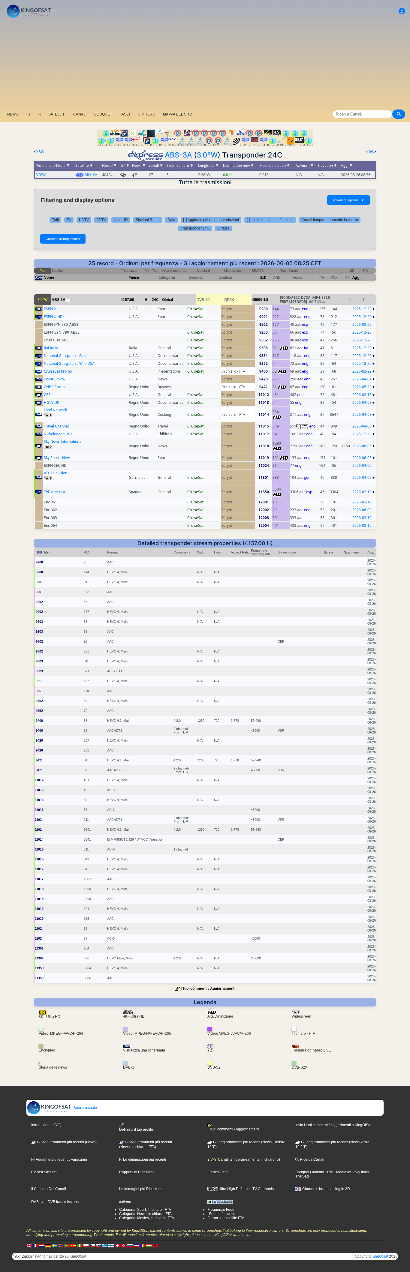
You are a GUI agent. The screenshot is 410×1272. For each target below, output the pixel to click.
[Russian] (130, 1245)
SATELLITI (56, 114)
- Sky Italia (360, 1172)
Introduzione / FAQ (46, 1125)
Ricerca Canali (311, 1159)
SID (263, 277)
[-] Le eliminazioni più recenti (270, 220)
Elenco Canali (219, 1172)
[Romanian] (142, 1245)
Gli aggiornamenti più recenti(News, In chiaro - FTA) (145, 1144)
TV (69, 220)
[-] (39, 114)
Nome (49, 277)
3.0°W (207, 155)
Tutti (55, 220)
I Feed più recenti (221, 1214)
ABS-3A (178, 155)
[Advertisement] (205, 64)
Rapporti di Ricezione (137, 1172)
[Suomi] (111, 1245)
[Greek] (104, 1245)
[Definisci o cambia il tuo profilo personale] (402, 11)
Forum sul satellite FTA (225, 1218)
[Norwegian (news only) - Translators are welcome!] (60, 1245)
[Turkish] (123, 1245)
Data (171, 220)
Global (167, 300)
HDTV (84, 220)
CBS (47, 394)
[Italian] (79, 1245)
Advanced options (348, 200)
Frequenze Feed (220, 1210)
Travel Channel (56, 426)
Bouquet (302, 1172)
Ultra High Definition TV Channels (246, 1189)
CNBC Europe (55, 386)
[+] (28, 114)
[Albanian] (155, 1245)
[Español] (73, 1245)
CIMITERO (146, 114)
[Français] (35, 1245)
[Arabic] (117, 1245)
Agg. (356, 277)
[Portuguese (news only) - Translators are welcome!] (67, 1245)
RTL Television (55, 473)
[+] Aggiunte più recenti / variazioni (211, 220)
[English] (29, 1245)
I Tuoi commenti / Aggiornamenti (208, 988)
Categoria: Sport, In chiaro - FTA (145, 1210)
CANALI (79, 114)
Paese (133, 277)
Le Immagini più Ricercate (140, 1189)
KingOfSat (380, 1256)
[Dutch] (41, 1245)
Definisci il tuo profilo (136, 1129)
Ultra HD (121, 220)
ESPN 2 (50, 308)
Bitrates (223, 228)
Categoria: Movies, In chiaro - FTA (146, 1218)
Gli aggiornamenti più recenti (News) (66, 1142)
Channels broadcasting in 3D (325, 1189)
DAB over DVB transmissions (55, 1202)
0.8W (40, 152)
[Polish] (86, 1245)
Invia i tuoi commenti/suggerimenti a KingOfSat (333, 1125)
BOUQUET (103, 114)
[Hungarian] (149, 1245)
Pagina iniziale (84, 1108)
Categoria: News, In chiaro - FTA (145, 1214)
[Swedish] (54, 1245)
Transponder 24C (195, 228)
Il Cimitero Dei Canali (48, 1189)
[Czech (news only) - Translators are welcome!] (92, 1245)
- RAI (328, 1172)
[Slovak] (98, 1245)
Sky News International (63, 441)
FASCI (125, 114)
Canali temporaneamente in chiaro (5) (248, 1159)
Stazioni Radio (148, 220)
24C (155, 300)
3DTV (101, 220)
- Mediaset (342, 1172)
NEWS (12, 114)
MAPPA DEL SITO (177, 114)
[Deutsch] (48, 1245)
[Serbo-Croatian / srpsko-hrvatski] (136, 1245)
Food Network (55, 409)
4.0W (370, 152)
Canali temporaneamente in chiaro (329, 220)
